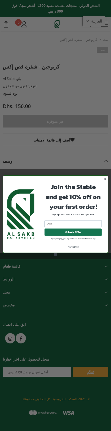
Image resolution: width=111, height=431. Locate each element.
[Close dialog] (104, 179)
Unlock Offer (73, 232)
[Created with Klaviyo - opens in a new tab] (55, 254)
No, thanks (73, 246)
